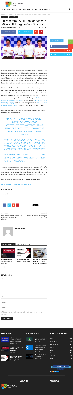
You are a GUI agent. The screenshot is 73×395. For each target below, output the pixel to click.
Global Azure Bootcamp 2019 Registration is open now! (8, 261)
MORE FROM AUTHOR (23, 244)
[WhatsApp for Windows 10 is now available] (29, 339)
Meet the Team (16, 9)
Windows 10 (54, 341)
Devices (33, 9)
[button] (69, 9)
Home (4, 9)
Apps (40, 9)
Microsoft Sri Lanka (13, 17)
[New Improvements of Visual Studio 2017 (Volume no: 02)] (29, 347)
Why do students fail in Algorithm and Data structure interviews (16, 339)
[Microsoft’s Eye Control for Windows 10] (29, 356)
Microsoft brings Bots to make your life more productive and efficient (40, 261)
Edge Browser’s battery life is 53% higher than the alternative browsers (11, 218)
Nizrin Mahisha (7, 27)
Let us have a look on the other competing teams (16, 184)
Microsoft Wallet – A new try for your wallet (37, 217)
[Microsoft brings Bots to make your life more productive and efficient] (40, 253)
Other (52, 350)
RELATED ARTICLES (8, 244)
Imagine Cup (5, 17)
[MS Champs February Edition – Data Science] (24, 253)
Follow (68, 50)
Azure (52, 353)
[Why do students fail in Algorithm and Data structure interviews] (5, 339)
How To (52, 356)
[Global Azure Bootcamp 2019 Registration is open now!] (8, 253)
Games (46, 9)
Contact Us (26, 9)
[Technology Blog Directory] (56, 372)
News (8, 9)
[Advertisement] (49, 4)
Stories (52, 347)
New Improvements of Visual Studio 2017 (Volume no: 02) (40, 347)
